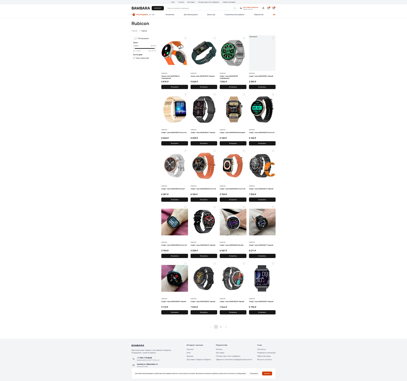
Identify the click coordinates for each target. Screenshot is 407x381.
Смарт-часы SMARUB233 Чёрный (232, 301)
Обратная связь (264, 356)
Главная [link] (144, 31)
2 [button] (220, 327)
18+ (274, 14)
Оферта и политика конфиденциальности (234, 359)
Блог (173, 2)
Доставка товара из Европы (199, 359)
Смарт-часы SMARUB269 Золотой (232, 189)
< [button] (211, 326)
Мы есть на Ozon (264, 359)
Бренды (190, 356)
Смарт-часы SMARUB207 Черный (203, 132)
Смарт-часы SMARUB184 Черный (261, 76)
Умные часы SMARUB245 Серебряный (170, 77)
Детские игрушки (191, 14)
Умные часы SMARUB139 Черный (203, 76)
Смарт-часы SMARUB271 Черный (261, 245)
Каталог (190, 349)
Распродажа (143, 38)
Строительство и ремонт (234, 14)
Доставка (191, 2)
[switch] (135, 38)
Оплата (181, 2)
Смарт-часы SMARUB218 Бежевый (232, 132)
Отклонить (254, 373)
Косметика (170, 14)
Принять (267, 373)
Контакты (261, 349)
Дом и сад (211, 14)
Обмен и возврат (229, 2)
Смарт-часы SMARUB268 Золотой (174, 245)
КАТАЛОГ (157, 8)
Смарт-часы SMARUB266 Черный (173, 301)
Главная (134, 31)
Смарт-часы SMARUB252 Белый (231, 245)
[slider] (134, 48)
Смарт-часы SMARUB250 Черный (203, 301)
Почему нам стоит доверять (208, 2)
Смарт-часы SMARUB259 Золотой (261, 132)
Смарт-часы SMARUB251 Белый (173, 189)
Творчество (258, 14)
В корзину (174, 87)
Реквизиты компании (266, 353)
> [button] (225, 326)
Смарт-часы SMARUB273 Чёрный (261, 189)
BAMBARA (140, 8)
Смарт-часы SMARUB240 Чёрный (203, 245)
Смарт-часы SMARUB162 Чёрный (261, 301)
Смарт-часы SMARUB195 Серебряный (229, 77)
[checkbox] (134, 58)
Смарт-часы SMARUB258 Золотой (203, 189)
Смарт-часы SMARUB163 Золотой (173, 132)
